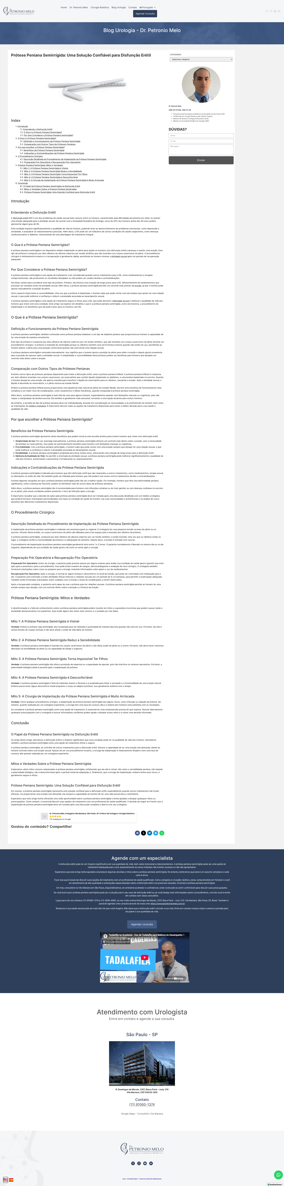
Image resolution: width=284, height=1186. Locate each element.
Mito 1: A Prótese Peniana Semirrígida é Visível (46, 168)
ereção (138, 285)
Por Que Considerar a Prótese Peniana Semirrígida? (48, 135)
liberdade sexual (121, 301)
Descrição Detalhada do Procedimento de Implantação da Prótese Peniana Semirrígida (65, 159)
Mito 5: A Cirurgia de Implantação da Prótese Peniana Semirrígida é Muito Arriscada (64, 180)
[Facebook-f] (266, 11)
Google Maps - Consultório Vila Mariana (142, 1113)
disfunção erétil (20, 218)
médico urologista (37, 406)
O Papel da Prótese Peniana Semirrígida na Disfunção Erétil (51, 186)
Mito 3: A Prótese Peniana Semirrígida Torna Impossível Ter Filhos (55, 174)
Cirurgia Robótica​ (100, 7)
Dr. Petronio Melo (79, 7)
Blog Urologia (119, 7)
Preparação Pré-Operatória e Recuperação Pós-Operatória (52, 162)
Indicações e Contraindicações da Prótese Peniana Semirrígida (54, 153)
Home (64, 7)
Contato (132, 7)
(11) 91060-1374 (142, 1104)
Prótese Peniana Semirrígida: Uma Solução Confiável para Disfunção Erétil (59, 192)
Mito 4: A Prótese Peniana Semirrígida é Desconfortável (51, 177)
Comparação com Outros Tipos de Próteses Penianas (50, 144)
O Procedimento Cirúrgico (30, 156)
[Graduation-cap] (279, 11)
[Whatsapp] (278, 1174)
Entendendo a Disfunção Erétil (37, 129)
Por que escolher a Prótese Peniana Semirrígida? (41, 147)
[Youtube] (275, 11)
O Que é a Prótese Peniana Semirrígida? (43, 132)
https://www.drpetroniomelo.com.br (168, 903)
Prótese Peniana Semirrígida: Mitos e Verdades (40, 165)
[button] (137, 833)
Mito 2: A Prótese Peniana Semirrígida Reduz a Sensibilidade (53, 171)
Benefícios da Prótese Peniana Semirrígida (44, 150)
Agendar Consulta (145, 13)
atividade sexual (119, 256)
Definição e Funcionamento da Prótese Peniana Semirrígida (52, 141)
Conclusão (23, 183)
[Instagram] (270, 11)
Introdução (23, 126)
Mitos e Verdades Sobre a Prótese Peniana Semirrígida (50, 189)
